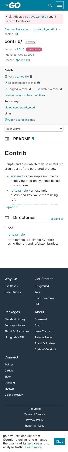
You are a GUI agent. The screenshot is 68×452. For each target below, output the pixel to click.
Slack (8, 376)
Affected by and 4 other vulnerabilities (31, 19)
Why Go (11, 279)
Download (41, 319)
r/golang (10, 382)
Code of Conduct (45, 349)
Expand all (57, 218)
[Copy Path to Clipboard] (16, 34)
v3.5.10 (15, 49)
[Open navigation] (59, 5)
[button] (6, 76)
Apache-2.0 (22, 59)
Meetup (9, 388)
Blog (37, 325)
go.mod (19, 76)
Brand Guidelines (45, 343)
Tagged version (18, 89)
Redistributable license (22, 82)
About (39, 312)
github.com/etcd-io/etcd (20, 107)
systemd (17, 176)
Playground (42, 286)
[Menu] (34, 129)
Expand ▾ (11, 207)
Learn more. (33, 447)
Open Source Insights (21, 119)
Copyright (35, 408)
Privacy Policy (34, 419)
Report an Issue (34, 425)
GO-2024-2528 (38, 16)
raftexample (19, 190)
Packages (12, 312)
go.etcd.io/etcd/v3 (45, 29)
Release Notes (44, 337)
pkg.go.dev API (14, 337)
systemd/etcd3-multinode (29, 205)
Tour (37, 292)
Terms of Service (34, 414)
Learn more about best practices (25, 95)
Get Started (44, 279)
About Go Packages (17, 331)
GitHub (9, 370)
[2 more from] (5, 227)
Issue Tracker (43, 331)
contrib (9, 33)
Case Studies (13, 292)
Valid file (18, 76)
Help (37, 304)
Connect (11, 357)
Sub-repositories (15, 325)
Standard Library (15, 319)
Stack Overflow (44, 298)
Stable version (49, 89)
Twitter (9, 364)
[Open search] (50, 5)
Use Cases (11, 286)
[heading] (16, 5)
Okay (59, 441)
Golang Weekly (14, 394)
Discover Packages (16, 29)
